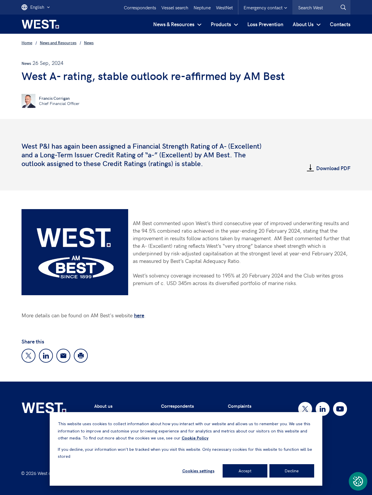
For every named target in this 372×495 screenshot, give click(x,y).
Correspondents (140, 7)
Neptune (202, 7)
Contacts (340, 24)
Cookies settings (198, 470)
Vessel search (174, 7)
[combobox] (321, 7)
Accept (245, 470)
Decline (292, 470)
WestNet (224, 7)
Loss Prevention (265, 24)
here (139, 315)
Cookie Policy (195, 438)
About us (103, 406)
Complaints (239, 406)
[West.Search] (343, 7)
